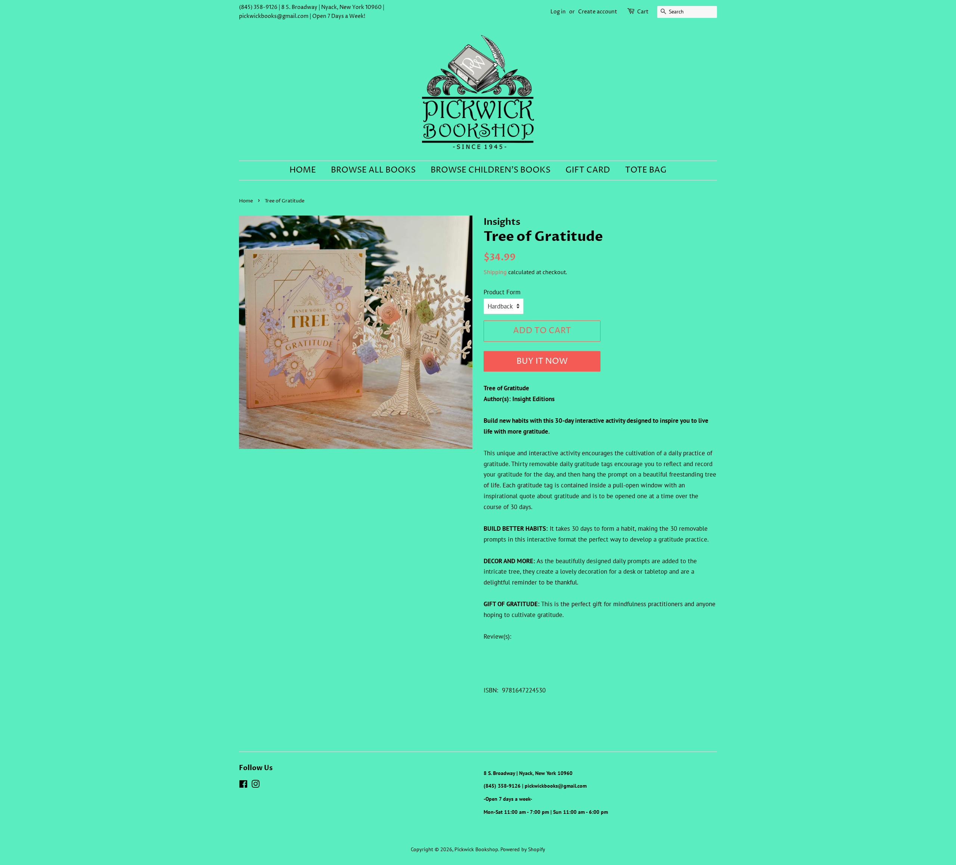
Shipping (495, 272)
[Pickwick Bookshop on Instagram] (255, 785)
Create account (597, 11)
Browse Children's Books (490, 170)
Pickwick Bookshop (476, 849)
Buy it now (542, 361)
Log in (558, 11)
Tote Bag (646, 170)
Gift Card (587, 170)
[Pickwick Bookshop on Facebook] (243, 785)
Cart (643, 11)
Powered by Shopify (522, 849)
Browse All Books (373, 170)
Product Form (502, 292)
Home (302, 170)
